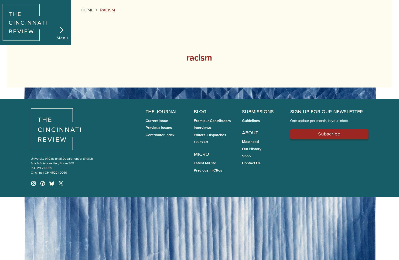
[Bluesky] (52, 183)
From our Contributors (212, 120)
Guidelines (251, 120)
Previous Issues (159, 127)
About (250, 132)
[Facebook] (42, 183)
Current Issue (157, 120)
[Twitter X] (61, 183)
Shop (246, 156)
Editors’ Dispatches (210, 135)
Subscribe (329, 134)
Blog (200, 111)
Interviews (202, 127)
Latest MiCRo (205, 163)
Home (87, 10)
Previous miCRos (208, 170)
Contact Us (251, 163)
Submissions (258, 111)
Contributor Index (160, 135)
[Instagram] (33, 183)
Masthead (250, 141)
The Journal (162, 111)
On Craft (201, 142)
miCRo (201, 154)
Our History (251, 149)
